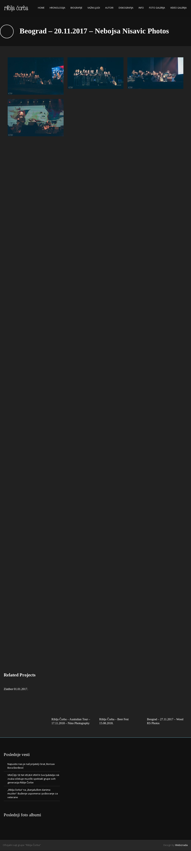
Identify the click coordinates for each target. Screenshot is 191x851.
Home (41, 7)
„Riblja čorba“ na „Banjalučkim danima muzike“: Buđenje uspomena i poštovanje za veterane (32, 793)
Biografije (76, 7)
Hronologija (57, 7)
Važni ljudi (93, 7)
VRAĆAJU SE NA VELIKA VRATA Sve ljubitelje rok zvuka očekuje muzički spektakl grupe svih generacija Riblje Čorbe (33, 778)
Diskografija (126, 7)
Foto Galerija (157, 7)
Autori (109, 7)
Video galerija (178, 7)
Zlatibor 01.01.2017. (16, 689)
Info (141, 7)
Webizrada (181, 845)
